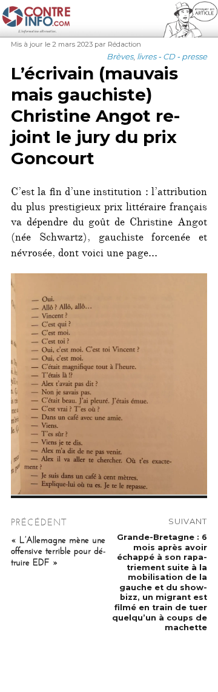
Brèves (120, 56)
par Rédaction (117, 44)
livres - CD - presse (172, 56)
